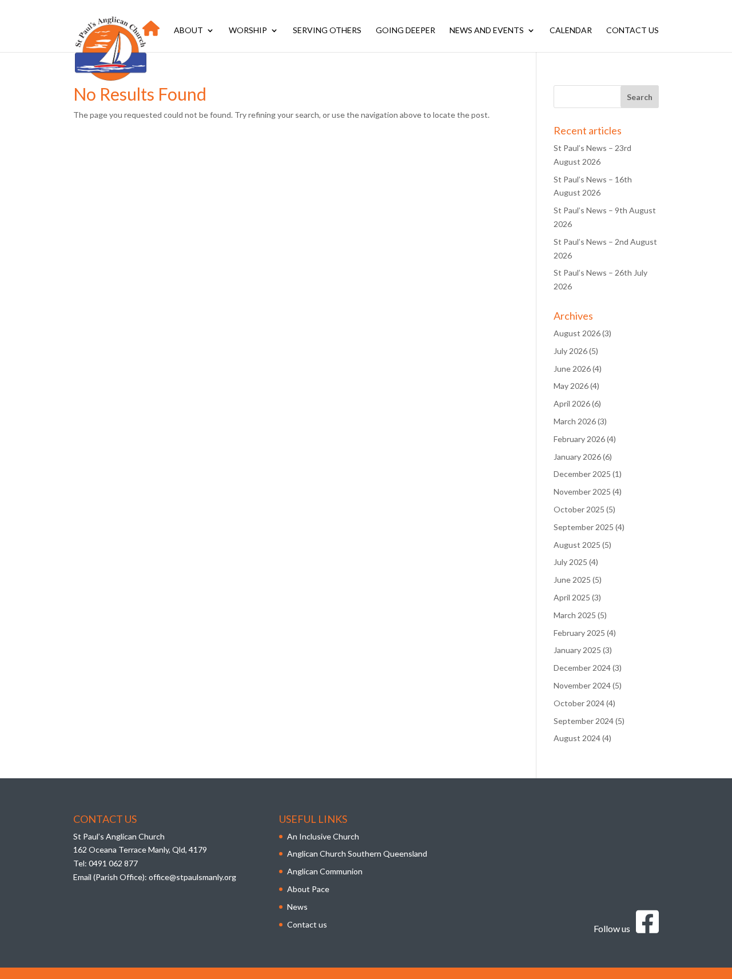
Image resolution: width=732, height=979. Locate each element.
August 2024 (577, 738)
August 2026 (577, 333)
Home (151, 33)
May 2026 (571, 386)
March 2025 (575, 615)
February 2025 (579, 633)
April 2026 (572, 403)
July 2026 (570, 351)
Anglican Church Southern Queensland (357, 853)
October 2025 (579, 509)
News (297, 907)
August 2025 (577, 545)
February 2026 (579, 439)
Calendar (571, 30)
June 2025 (572, 579)
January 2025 (577, 650)
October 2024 (579, 703)
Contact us (632, 30)
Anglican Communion (325, 871)
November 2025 (582, 491)
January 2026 (577, 456)
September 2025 (584, 527)
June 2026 (572, 368)
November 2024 (582, 685)
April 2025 (572, 597)
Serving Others (327, 30)
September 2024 (584, 721)
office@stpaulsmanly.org (192, 877)
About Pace (308, 889)
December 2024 (582, 667)
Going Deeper (405, 30)
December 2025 (582, 474)
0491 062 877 (113, 863)
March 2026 (575, 421)
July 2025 (570, 562)
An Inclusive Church (323, 836)
